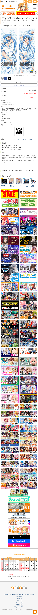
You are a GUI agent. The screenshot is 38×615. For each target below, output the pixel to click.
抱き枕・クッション (27, 139)
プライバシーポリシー (19, 607)
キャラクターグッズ (14, 139)
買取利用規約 (19, 605)
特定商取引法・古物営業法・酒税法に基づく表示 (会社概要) (19, 594)
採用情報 (19, 598)
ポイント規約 (19, 603)
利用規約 (19, 601)
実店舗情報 (19, 596)
